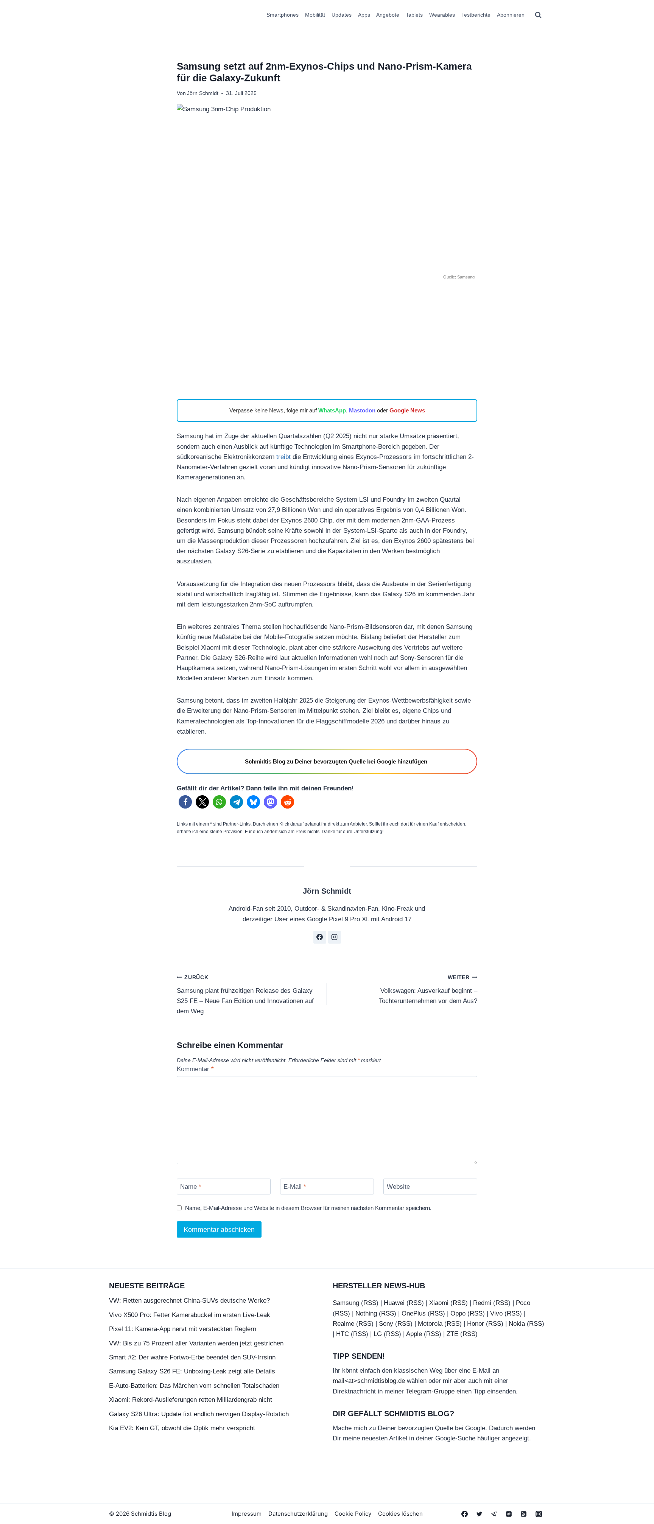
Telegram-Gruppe (430, 1391)
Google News (407, 410)
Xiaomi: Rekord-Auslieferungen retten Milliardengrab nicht (190, 1399)
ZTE (452, 1333)
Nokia (517, 1323)
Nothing (366, 1313)
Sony (386, 1323)
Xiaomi (438, 1302)
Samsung (346, 1302)
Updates (342, 15)
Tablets (414, 15)
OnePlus (414, 1313)
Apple (414, 1333)
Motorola (430, 1323)
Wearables (442, 15)
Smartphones (282, 15)
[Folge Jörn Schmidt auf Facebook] (319, 937)
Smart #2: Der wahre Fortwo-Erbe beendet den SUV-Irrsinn (192, 1357)
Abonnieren (511, 15)
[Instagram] (538, 1513)
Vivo (496, 1313)
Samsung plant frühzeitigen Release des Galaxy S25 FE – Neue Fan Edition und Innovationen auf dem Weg (245, 995)
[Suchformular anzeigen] (538, 15)
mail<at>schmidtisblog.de (369, 1380)
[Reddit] (509, 1513)
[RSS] (523, 1513)
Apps (364, 15)
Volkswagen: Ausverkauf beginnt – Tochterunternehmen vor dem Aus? (428, 990)
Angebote (387, 15)
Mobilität (315, 15)
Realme (343, 1323)
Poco (523, 1302)
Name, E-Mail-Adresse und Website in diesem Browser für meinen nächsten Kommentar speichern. (308, 1208)
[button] (185, 802)
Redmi (482, 1302)
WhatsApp (332, 410)
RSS (369, 1302)
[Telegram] (494, 1513)
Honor (475, 1323)
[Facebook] (464, 1513)
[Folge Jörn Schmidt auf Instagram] (334, 937)
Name (190, 1186)
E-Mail (294, 1186)
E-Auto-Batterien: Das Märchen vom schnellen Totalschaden (194, 1385)
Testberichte (475, 15)
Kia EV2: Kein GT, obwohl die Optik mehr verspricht (182, 1428)
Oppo (458, 1313)
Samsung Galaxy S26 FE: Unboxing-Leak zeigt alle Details (192, 1371)
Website (398, 1186)
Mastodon (362, 410)
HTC (342, 1333)
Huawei (394, 1302)
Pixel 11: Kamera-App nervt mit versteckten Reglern (182, 1329)
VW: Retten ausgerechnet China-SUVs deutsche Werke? (189, 1300)
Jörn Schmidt (202, 93)
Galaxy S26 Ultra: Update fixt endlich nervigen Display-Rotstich (199, 1414)
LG (378, 1333)
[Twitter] (479, 1513)
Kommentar (195, 1069)
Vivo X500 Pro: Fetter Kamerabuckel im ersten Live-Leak (189, 1315)
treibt (283, 456)
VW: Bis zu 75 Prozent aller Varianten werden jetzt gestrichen (196, 1343)
